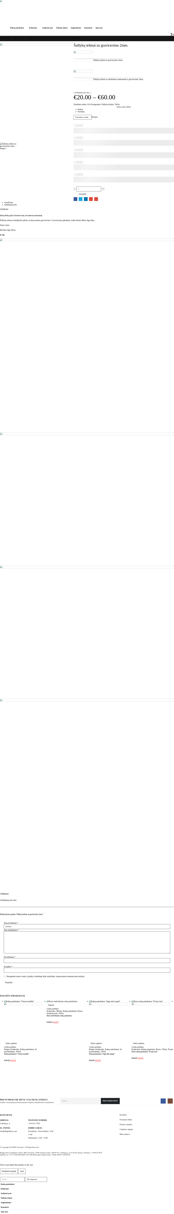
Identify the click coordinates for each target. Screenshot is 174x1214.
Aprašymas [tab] (8, 202)
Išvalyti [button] (94, 117)
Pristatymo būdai (126, 1120)
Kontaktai (88, 28)
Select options (11, 1043)
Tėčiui (117, 104)
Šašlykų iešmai (62, 28)
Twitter (80, 199)
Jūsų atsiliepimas (11, 930)
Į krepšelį (82, 194)
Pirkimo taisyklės (126, 1124)
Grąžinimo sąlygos (126, 1129)
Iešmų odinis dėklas (124, 107)
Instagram (170, 1101)
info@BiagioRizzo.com (8, 1131)
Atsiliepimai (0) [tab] (10, 205)
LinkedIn (86, 199)
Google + (91, 199)
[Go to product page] (25, 1020)
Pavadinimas (10, 957)
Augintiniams (76, 28)
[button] (161, 32)
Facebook (75, 199)
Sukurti (51, 1005)
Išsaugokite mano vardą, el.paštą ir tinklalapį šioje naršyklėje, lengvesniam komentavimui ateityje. (46, 976)
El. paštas (96, 199)
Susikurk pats (47, 28)
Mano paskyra (125, 1134)
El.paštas (8, 966)
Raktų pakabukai (17, 28)
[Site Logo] (11, 13)
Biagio (6, 1049)
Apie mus (99, 28)
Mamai (59, 1011)
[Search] (51, 1179)
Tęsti (22, 1171)
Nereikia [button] (81, 112)
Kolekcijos (33, 28)
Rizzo (80, 1011)
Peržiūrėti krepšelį (9, 1171)
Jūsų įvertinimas (11, 923)
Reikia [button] (80, 109)
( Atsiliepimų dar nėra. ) (82, 93)
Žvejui (170, 1049)
